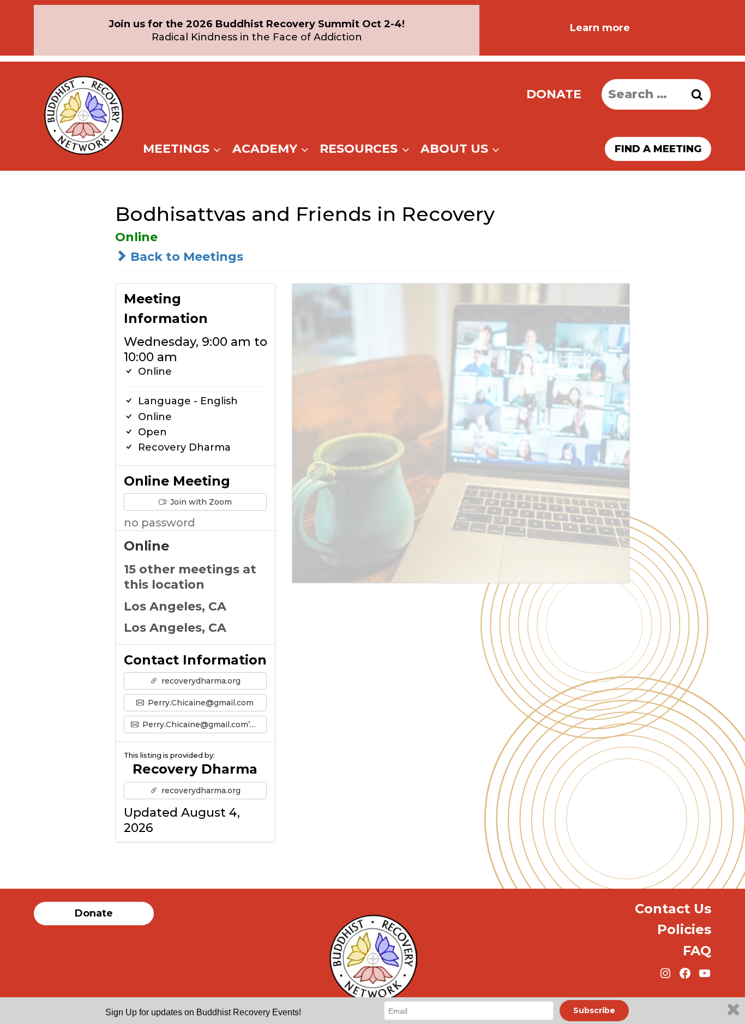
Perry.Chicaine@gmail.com (200, 703)
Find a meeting (658, 149)
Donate (553, 94)
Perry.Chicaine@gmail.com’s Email (203, 724)
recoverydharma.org (200, 681)
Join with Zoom (200, 502)
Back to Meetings (185, 256)
